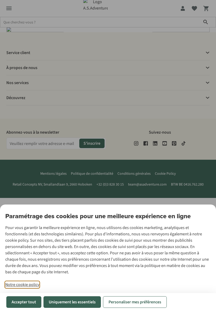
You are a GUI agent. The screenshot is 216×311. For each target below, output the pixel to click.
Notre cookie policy (22, 285)
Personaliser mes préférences (135, 302)
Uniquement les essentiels (72, 302)
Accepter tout (24, 302)
